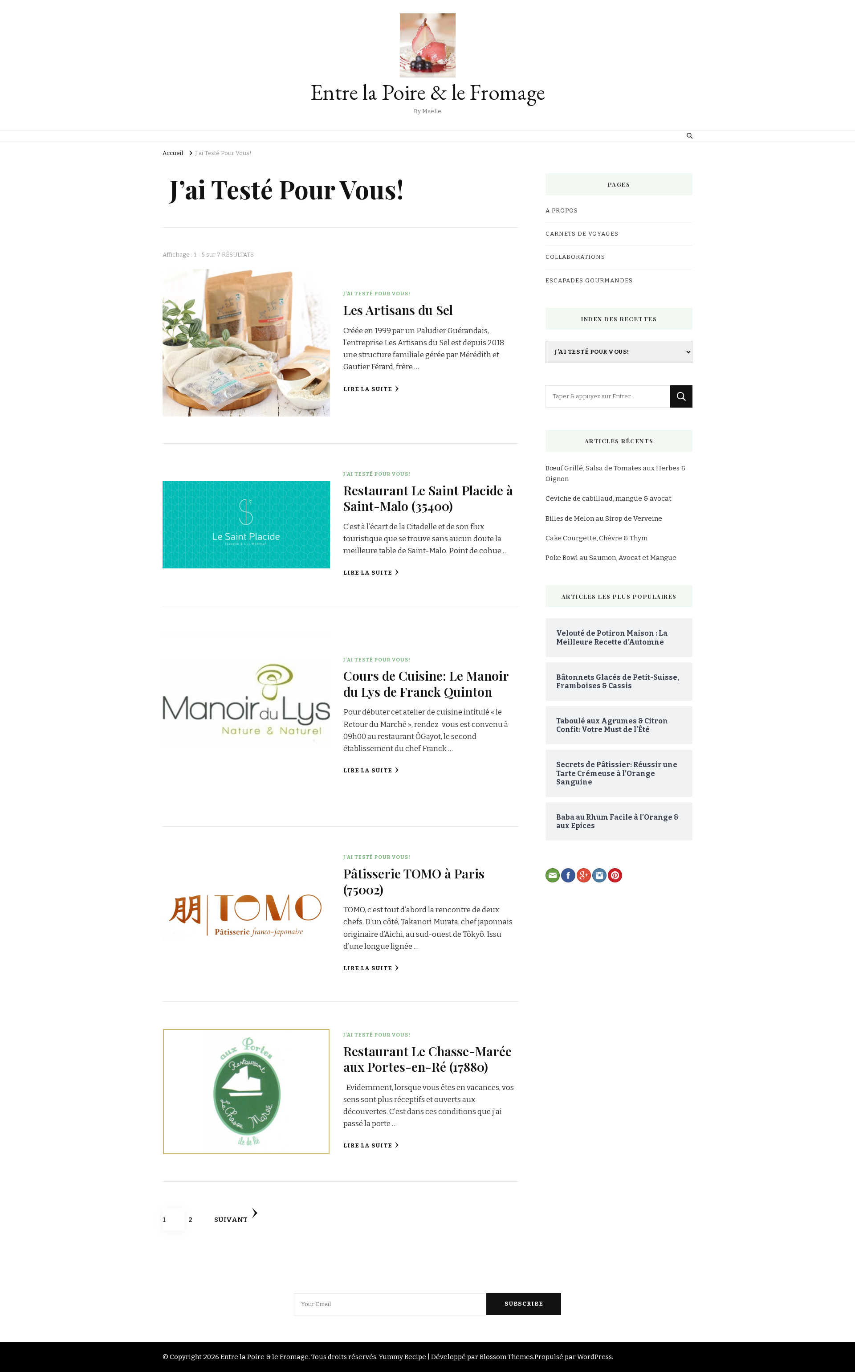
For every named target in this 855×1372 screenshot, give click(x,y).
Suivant (231, 1220)
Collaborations (575, 257)
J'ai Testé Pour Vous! (377, 293)
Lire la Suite (367, 389)
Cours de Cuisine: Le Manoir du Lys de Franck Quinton (426, 683)
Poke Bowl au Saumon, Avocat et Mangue (611, 558)
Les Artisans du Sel (398, 309)
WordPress (594, 1357)
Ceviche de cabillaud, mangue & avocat (609, 498)
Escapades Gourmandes (589, 280)
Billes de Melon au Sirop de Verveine (604, 518)
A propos (562, 210)
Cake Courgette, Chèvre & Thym (596, 538)
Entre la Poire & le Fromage (427, 92)
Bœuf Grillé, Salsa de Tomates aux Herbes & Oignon (616, 473)
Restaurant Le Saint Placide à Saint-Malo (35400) (428, 498)
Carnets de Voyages (582, 233)
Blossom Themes (506, 1357)
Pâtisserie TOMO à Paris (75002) (413, 881)
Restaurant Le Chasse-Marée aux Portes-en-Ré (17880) (427, 1058)
